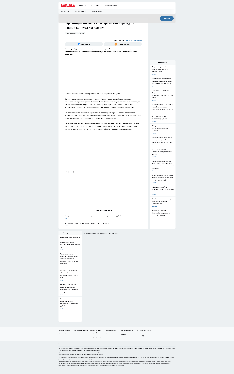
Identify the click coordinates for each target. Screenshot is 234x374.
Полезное (82, 5)
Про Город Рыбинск (79, 333)
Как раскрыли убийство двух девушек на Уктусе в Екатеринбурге (87, 224)
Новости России (111, 5)
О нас (83, 343)
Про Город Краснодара (96, 337)
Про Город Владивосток (80, 337)
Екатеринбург (71, 33)
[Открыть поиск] (170, 5)
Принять (167, 18)
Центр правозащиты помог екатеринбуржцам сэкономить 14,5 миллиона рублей (93, 217)
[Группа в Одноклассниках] (123, 44)
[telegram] (74, 172)
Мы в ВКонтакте (97, 11)
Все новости (65, 11)
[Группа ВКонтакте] (84, 44)
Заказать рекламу (80, 11)
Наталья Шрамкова (134, 40)
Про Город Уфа (94, 333)
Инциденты (95, 5)
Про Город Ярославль (95, 330)
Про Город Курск (62, 333)
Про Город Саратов (110, 333)
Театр (81, 33)
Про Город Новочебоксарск (81, 330)
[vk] (67, 172)
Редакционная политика (111, 343)
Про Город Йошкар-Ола (127, 330)
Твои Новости (62, 337)
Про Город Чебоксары (64, 330)
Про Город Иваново (111, 330)
